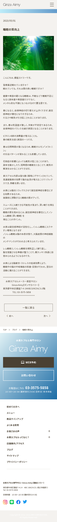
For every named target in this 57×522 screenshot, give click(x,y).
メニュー (11, 412)
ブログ (14, 329)
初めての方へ (13, 406)
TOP (5, 329)
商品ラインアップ (15, 418)
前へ (11, 315)
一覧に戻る (28, 307)
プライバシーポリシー (17, 461)
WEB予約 (31, 362)
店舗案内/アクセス (15, 443)
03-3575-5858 (36, 387)
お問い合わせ (28, 375)
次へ (46, 315)
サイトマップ (13, 455)
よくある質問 (13, 425)
